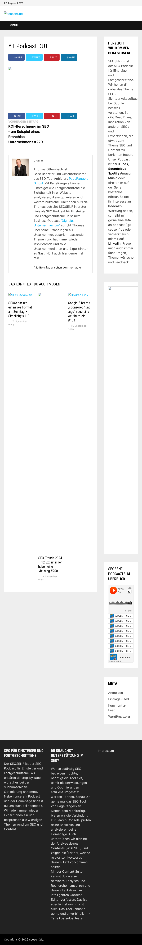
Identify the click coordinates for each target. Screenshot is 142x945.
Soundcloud (117, 169)
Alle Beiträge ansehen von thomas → (58, 267)
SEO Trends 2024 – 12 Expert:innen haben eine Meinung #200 (50, 564)
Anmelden (115, 693)
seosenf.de (36, 939)
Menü (13, 25)
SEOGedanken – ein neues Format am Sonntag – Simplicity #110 (20, 309)
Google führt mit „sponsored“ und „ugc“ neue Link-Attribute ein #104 (79, 311)
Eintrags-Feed (118, 699)
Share (18, 57)
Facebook (35, 806)
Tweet (36, 57)
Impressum (106, 751)
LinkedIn (114, 243)
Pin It (53, 57)
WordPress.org (119, 716)
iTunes (123, 164)
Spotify (113, 173)
